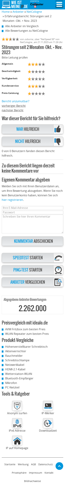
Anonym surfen (17, 413)
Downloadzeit (48, 431)
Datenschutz (45, 464)
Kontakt (49, 472)
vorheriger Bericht (14, 106)
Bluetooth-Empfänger (19, 378)
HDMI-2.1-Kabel (15, 369)
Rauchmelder (14, 356)
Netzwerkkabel (14, 365)
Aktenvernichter (15, 351)
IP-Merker (48, 413)
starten (28, 257)
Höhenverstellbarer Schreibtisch (26, 347)
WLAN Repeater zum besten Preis (27, 334)
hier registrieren (12, 200)
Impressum (35, 472)
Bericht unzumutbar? (15, 101)
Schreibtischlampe (17, 360)
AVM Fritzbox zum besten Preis (25, 329)
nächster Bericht (12, 110)
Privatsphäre (19, 472)
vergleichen (27, 282)
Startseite (9, 464)
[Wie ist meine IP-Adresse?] (15, 4)
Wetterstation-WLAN (18, 374)
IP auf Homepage (17, 448)
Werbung (23, 464)
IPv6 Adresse (17, 431)
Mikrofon (11, 383)
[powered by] (36, 5)
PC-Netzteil (12, 387)
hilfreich (27, 129)
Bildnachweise (32, 481)
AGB (33, 464)
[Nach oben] (59, 466)
